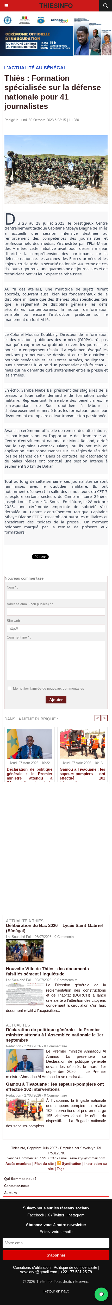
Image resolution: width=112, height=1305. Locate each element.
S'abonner (56, 1255)
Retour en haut (56, 1291)
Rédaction (13, 1046)
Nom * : (12, 587)
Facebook (36, 1215)
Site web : (14, 621)
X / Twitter (56, 1215)
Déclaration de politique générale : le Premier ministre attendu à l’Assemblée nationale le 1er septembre (29, 773)
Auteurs (10, 1193)
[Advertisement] (53, 853)
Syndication (71, 1164)
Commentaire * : (19, 637)
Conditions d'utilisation (32, 1267)
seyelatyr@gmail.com (39, 1272)
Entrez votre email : (56, 1231)
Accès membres (18, 1164)
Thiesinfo (56, 5)
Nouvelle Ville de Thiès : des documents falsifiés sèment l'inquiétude (47, 971)
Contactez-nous (16, 1186)
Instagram (76, 1215)
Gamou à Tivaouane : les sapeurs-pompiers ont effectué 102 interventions (82, 773)
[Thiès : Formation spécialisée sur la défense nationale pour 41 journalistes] (56, 137)
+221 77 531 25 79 (76, 1272)
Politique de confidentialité (76, 1267)
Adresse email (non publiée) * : (30, 604)
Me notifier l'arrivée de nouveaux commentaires (48, 688)
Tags (60, 1169)
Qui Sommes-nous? (20, 1179)
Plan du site (44, 1164)
